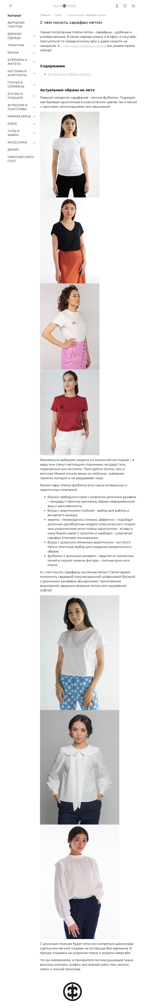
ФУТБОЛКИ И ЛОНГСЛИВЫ (17, 107)
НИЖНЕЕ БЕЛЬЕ (19, 116)
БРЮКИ (13, 52)
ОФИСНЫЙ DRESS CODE (21, 159)
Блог (58, 15)
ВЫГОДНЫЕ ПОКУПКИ (16, 24)
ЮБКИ (12, 123)
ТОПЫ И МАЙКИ (13, 133)
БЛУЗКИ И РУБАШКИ (15, 96)
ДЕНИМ (13, 149)
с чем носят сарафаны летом (83, 46)
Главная (45, 15)
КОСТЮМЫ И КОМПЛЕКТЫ (17, 73)
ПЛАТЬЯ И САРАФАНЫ (16, 84)
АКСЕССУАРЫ (17, 142)
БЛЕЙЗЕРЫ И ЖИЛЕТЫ (17, 62)
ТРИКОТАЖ (16, 45)
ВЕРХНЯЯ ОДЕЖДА (15, 36)
